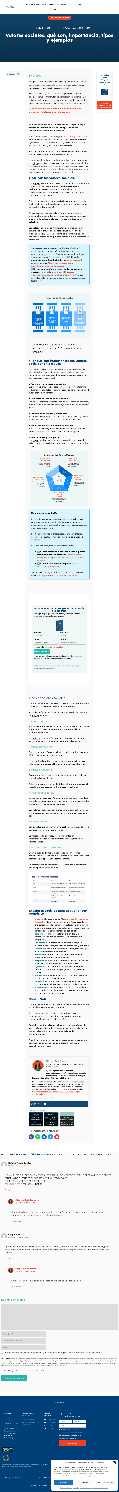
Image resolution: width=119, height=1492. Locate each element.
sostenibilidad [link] (49, 855)
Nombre (37, 632)
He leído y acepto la (24, 1370)
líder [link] (81, 254)
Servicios (29, 4)
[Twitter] (39, 1104)
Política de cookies (45, 1477)
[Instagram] (35, 1104)
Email (36, 639)
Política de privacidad (35, 1370)
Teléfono (64, 639)
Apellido (64, 632)
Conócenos (77, 4)
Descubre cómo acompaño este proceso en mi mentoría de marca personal (60, 557)
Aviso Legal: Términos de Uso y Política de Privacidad (90, 1488)
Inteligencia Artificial (55, 4)
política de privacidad (54, 647)
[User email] (45, 1104)
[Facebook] (42, 1104)
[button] (114, 1463)
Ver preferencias (105, 1482)
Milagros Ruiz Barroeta (27, 1200)
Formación (40, 4)
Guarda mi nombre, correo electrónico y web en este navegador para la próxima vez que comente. (53, 1353)
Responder (9, 1190)
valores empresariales (67, 575)
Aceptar (63, 1482)
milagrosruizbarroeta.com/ (42, 1098)
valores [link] (83, 81)
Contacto (54, 9)
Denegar (85, 1482)
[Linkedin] (32, 1104)
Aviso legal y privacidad (12, 1477)
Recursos (66, 4)
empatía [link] (42, 1025)
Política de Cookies (66, 1488)
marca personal (73, 260)
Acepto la (49, 647)
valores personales (45, 575)
